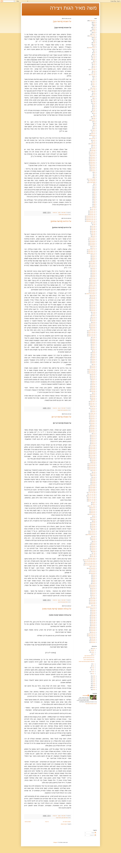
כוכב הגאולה (92, 413)
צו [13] (94, 576)
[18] (94, 189)
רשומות (93, 832)
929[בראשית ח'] (92, 182)
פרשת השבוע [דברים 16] (63, 602)
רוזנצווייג (93, 597)
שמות (94, 118)
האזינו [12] (93, 307)
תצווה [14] (93, 639)
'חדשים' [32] (92, 162)
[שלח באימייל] (50, 212)
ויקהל (94, 364)
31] (94, 177)
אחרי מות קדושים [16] (90, 221)
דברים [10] (93, 300)
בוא (94, 98)
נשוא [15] (93, 526)
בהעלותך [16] (92, 244)
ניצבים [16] (93, 512)
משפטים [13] (92, 487)
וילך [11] (93, 354)
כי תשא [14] (93, 430)
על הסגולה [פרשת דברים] (61, 417)
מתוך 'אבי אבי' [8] (91, 499)
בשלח (94, 62)
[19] (94, 190)
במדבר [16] (93, 285)
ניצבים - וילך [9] (92, 506)
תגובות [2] (93, 625)
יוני (93, 664)
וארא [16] (93, 320)
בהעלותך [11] (92, 238)
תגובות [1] (93, 624)
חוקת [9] (93, 399)
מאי (93, 666)
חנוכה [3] (93, 406)
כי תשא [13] (93, 428)
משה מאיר (84, 695)
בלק (94, 128)
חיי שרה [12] (92, 401)
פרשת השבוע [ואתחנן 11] (90, 565)
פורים (94, 541)
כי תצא (94, 83)
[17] (94, 121)
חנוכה (94, 142)
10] (94, 172)
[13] (94, 32)
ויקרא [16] (93, 378)
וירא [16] (93, 383)
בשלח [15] (93, 297)
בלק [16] (93, 276)
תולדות (94, 56)
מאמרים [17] (92, 455)
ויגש (94, 76)
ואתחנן (94, 322)
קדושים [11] (93, 585)
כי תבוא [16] (92, 418)
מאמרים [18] (92, 457)
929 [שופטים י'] (92, 180)
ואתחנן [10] (93, 324)
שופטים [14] (92, 602)
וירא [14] (93, 381)
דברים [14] (93, 303)
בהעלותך (93, 96)
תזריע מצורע (92, 152)
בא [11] (93, 236)
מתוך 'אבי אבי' (92, 89)
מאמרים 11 (93, 445)
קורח (94, 71)
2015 (94, 685)
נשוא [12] (93, 522)
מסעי (94, 472)
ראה (94, 54)
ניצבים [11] (93, 509)
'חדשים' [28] (92, 158)
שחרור (94, 605)
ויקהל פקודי (93, 138)
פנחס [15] (93, 548)
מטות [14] (93, 460)
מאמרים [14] (92, 450)
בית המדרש (93, 265)
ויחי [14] (93, 345)
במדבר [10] (93, 278)
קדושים (93, 583)
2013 (94, 689)
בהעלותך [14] (92, 241)
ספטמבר (92, 650)
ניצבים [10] (93, 507)
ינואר (93, 673)
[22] (94, 194)
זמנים (94, 42)
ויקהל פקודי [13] (92, 371)
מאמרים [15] (92, 452)
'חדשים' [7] (93, 167)
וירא (94, 79)
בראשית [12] (92, 288)
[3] (94, 123)
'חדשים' (93, 34)
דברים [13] (93, 133)
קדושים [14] (93, 586)
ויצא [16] (93, 362)
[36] (94, 206)
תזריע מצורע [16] (91, 635)
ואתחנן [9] (93, 329)
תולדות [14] (93, 629)
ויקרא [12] (93, 374)
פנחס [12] (93, 544)
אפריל (92, 667)
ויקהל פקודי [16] (92, 372)
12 (94, 174)
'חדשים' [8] (93, 169)
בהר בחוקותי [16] (91, 253)
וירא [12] (93, 379)
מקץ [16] (93, 484)
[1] (94, 41)
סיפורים (93, 529)
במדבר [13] (93, 280)
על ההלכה (93, 148)
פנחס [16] (93, 549)
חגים (94, 393)
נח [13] (94, 502)
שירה (94, 27)
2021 (94, 648)
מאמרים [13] (92, 448)
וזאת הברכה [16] (92, 335)
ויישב (94, 351)
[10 (94, 185)
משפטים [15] (92, 490)
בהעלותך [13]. (92, 239)
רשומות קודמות (28, 821)
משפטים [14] (92, 489)
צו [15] (94, 580)
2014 (94, 687)
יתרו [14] (93, 410)
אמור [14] (93, 229)
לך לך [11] (93, 435)
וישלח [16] (93, 391)
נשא (94, 516)
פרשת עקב (93, 570)
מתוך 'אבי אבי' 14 (91, 492)
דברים (94, 132)
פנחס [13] (93, 546)
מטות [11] (93, 458)
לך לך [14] (93, 440)
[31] (94, 202)
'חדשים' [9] (93, 170)
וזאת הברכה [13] (92, 330)
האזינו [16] (93, 310)
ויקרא (94, 66)
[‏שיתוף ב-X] (47, 212)
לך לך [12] (93, 436)
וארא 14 (93, 317)
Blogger (55, 842)
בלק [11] (93, 270)
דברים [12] (93, 302)
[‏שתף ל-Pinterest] (43, 212)
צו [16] (94, 581)
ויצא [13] (93, 357)
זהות (94, 108)
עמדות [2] (93, 538)
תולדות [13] (93, 627)
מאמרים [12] (92, 447)
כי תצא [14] (93, 423)
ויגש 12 (93, 337)
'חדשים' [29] (92, 160)
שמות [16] (93, 617)
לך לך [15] (93, 442)
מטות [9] (93, 462)
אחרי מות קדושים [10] (90, 216)
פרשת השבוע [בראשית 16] (89, 559)
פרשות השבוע (92, 558)
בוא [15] (93, 258)
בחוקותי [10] (92, 261)
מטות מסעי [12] (92, 463)
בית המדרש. (92, 266)
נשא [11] (93, 517)
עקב (94, 52)
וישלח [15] (93, 389)
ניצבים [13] (93, 511)
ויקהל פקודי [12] (92, 369)
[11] (94, 24)
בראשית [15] (92, 292)
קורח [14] (93, 588)
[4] (94, 125)
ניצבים (94, 147)
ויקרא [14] (93, 376)
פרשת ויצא (93, 566)
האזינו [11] (93, 305)
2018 (94, 680)
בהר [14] (93, 248)
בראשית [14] (92, 290)
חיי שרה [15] (92, 404)
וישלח (94, 68)
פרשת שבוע (93, 571)
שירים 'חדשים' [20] (91, 607)
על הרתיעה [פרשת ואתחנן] (61, 221)
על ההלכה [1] (92, 531)
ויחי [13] (93, 344)
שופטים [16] (92, 603)
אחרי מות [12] (92, 212)
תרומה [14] (93, 640)
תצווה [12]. (93, 637)
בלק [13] (93, 273)
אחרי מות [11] (92, 211)
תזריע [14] (93, 632)
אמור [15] (93, 231)
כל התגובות (92, 835)
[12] (94, 29)
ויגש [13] (93, 339)
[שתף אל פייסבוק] (45, 212)
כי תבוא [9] (93, 420)
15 (94, 175)
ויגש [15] (93, 340)
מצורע (94, 477)
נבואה (94, 145)
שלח (94, 93)
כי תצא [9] (93, 425)
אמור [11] (93, 226)
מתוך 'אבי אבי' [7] (91, 497)
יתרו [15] (93, 411)
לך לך (94, 433)
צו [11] (94, 575)
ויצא (94, 105)
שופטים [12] (92, 598)
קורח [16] (93, 591)
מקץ (94, 86)
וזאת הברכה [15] (92, 334)
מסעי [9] (93, 475)
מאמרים (93, 30)
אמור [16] (93, 233)
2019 (94, 678)
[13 (94, 187)
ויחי (94, 78)
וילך (94, 137)
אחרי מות (93, 209)
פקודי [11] (93, 554)
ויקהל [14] (93, 367)
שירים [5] (93, 608)
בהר (94, 126)
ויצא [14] (93, 359)
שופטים (93, 116)
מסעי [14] (93, 474)
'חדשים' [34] (92, 164)
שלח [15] (93, 613)
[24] (94, 197)
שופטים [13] (92, 600)
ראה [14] (93, 593)
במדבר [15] (93, 283)
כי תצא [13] (93, 421)
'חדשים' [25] (92, 157)
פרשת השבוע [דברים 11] (90, 561)
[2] (94, 61)
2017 (94, 681)
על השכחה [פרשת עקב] (62, 21)
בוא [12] (93, 254)
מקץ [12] (93, 480)
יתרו (94, 49)
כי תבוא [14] (92, 416)
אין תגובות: (54, 212)
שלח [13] (93, 610)
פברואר (92, 671)
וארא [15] (93, 319)
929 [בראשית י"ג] (91, 179)
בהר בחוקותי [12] (91, 249)
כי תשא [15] (93, 431)
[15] (94, 46)
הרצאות (93, 315)
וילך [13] (93, 356)
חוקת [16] (93, 398)
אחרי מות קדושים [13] (90, 217)
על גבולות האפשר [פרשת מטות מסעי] (56, 609)
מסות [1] (93, 470)
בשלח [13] (93, 295)
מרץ (93, 669)
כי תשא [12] (93, 426)
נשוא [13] (93, 524)
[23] (94, 196)
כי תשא (93, 84)
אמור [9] (93, 234)
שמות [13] (93, 150)
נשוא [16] (93, 528)
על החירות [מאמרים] (91, 534)
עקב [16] (66, 214)
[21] (94, 192)
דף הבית (47, 821)
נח (94, 51)
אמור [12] (93, 228)
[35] (94, 204)
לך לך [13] (93, 438)
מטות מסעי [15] (92, 467)
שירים (94, 44)
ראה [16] (93, 595)
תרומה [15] (93, 642)
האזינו (94, 103)
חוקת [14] (93, 394)
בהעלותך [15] (92, 243)
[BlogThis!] (48, 212)
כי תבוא (93, 111)
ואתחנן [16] (65, 410)
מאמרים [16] (92, 453)
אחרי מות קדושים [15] (90, 219)
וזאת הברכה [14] (92, 332)
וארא (94, 64)
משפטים (93, 88)
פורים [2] (93, 543)
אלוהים (94, 223)
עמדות (94, 536)
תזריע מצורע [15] (91, 634)
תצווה (94, 57)
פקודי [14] (93, 556)
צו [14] (94, 578)
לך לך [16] (93, 443)
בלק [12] (93, 271)
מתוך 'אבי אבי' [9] (91, 500)
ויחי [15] (93, 347)
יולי (93, 654)
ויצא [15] (93, 361)
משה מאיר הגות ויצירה (73, 8)
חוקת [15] (93, 396)
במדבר (94, 101)
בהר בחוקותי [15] (91, 251)
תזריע (94, 94)
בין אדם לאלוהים (92, 47)
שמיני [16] (93, 622)
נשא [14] (93, 519)
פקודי (94, 553)
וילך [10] (93, 352)
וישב (94, 106)
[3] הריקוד (93, 207)
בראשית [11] (92, 287)
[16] (94, 39)
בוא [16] (93, 260)
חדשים (94, 140)
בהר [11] (93, 246)
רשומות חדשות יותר (67, 821)
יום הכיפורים (92, 408)
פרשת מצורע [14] (91, 568)
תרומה (94, 59)
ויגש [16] (93, 342)
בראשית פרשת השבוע (90, 293)
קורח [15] (93, 590)
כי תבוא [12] (92, 415)
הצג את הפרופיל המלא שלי (91, 703)
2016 (94, 683)
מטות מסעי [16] (65, 817)
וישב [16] (93, 388)
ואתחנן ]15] (93, 135)
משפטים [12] (92, 485)
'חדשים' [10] (92, 153)
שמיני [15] (93, 620)
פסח (94, 113)
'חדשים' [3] (93, 165)
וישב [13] (93, 384)
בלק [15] (93, 275)
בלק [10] (93, 268)
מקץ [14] (93, 482)
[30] (94, 201)
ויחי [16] (93, 349)
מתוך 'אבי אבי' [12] (91, 495)
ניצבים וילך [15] (92, 514)
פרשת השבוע (61, 214)
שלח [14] (93, 612)
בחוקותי (93, 99)
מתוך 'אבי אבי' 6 (92, 494)
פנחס (94, 91)
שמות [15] (93, 615)
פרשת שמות (92, 573)
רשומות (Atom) (64, 824)
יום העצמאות (92, 143)
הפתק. (94, 313)
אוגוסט (92, 652)
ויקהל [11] (93, 366)
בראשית (93, 130)
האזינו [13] (93, 308)
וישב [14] (93, 386)
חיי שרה (93, 81)
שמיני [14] (93, 618)
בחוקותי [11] (92, 263)
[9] (94, 25)
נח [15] (94, 504)
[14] (94, 37)
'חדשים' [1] (93, 155)
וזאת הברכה (92, 74)
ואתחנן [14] (93, 325)
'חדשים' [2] (93, 120)
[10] (94, 22)
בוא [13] (93, 256)
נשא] (94, 521)
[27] (94, 199)
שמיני (94, 73)
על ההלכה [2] (92, 533)
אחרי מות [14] (92, 214)
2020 (94, 676)
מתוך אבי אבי (92, 69)
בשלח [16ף (93, 298)
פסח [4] (93, 551)
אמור (94, 224)
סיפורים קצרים (92, 36)
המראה (93, 312)
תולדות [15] (93, 630)
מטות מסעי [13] (92, 465)
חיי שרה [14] (92, 403)
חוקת (94, 110)
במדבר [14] (93, 282)
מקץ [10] (93, 479)
